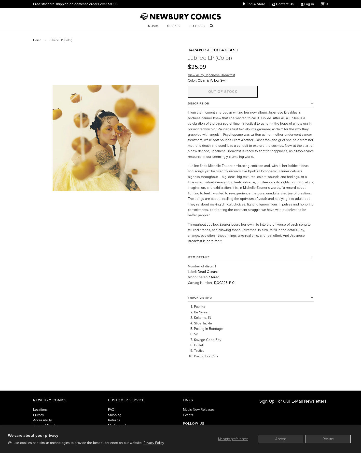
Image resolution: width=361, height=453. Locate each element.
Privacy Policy (153, 443)
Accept (280, 439)
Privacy (38, 415)
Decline (328, 439)
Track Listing (200, 297)
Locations (40, 410)
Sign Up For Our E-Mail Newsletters (292, 401)
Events (188, 415)
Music (153, 26)
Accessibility (42, 420)
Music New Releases (199, 410)
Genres (173, 26)
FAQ (111, 410)
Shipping (114, 415)
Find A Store (256, 4)
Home (37, 40)
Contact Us (285, 4)
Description (198, 103)
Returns (114, 420)
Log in (309, 4)
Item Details (198, 257)
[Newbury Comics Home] (180, 16)
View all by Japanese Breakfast (211, 75)
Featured (197, 26)
